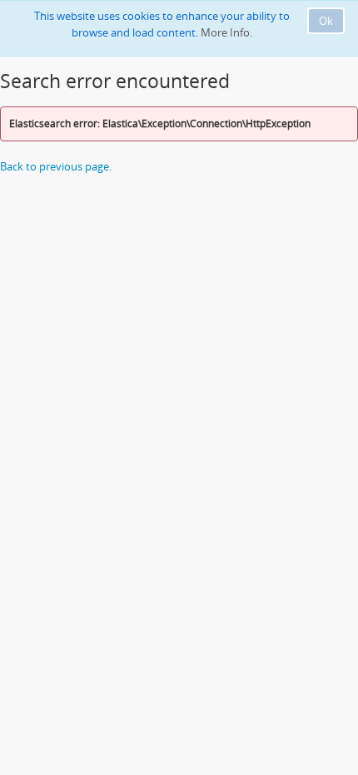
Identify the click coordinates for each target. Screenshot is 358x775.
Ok (326, 20)
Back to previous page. (56, 166)
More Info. (226, 32)
